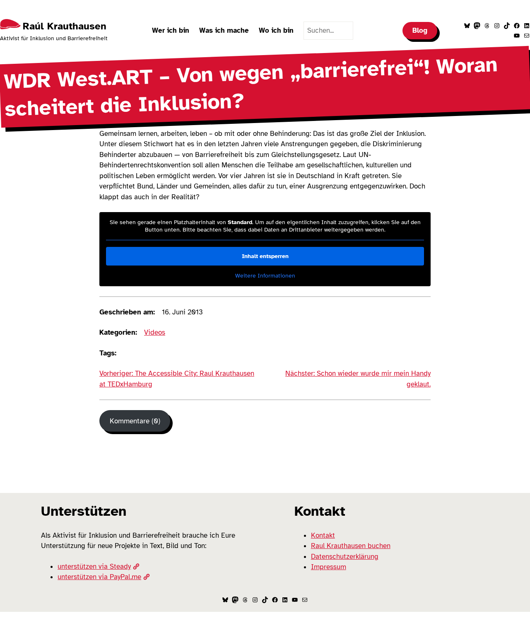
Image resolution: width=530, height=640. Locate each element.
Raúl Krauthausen (64, 26)
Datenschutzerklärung (344, 556)
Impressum (328, 567)
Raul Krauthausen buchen (350, 545)
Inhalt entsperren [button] (265, 256)
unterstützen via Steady (94, 566)
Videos (154, 332)
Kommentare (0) (135, 421)
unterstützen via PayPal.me (99, 576)
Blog (419, 30)
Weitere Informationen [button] (265, 275)
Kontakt (323, 535)
